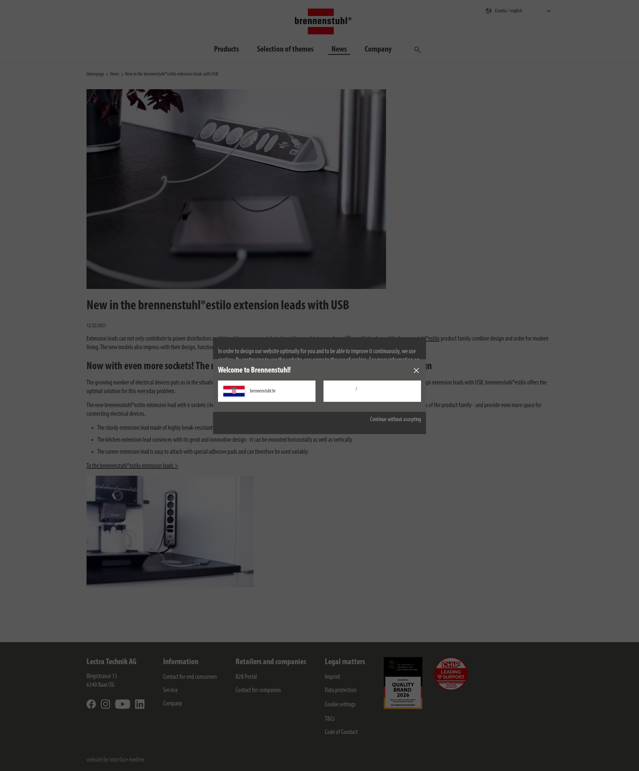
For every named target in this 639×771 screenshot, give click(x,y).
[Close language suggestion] (416, 370)
